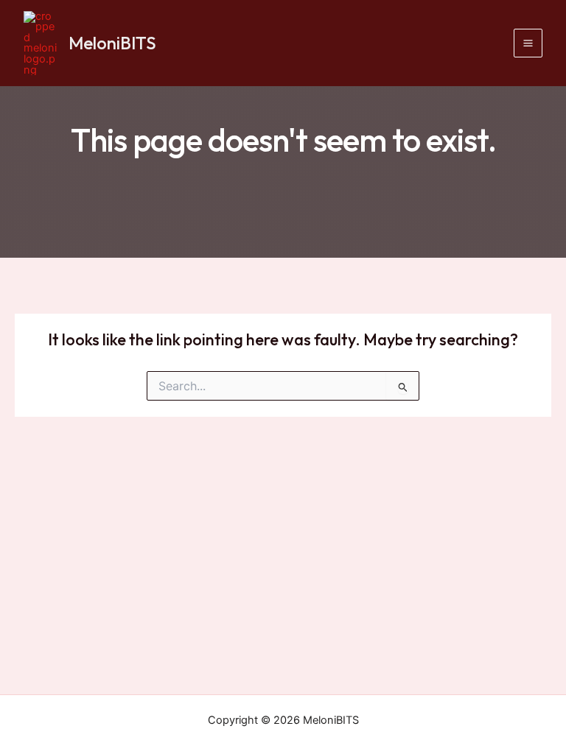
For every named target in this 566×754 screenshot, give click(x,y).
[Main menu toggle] (528, 43)
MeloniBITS (112, 43)
